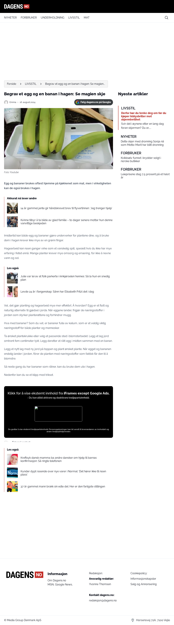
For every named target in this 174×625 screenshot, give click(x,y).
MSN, (51, 584)
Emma (13, 102)
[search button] (166, 17)
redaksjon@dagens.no (103, 600)
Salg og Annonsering (143, 584)
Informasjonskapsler (143, 578)
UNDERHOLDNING (52, 17)
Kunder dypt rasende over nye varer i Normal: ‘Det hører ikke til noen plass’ (63, 473)
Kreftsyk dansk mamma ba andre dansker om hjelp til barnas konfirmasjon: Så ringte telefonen (59, 459)
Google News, (64, 584)
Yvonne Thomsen (100, 584)
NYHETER (10, 17)
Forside (11, 83)
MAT (87, 17)
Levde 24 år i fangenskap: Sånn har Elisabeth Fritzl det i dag (57, 291)
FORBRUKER (29, 17)
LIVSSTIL (74, 17)
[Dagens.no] (87, 6)
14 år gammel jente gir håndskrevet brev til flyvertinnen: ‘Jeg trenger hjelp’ (66, 208)
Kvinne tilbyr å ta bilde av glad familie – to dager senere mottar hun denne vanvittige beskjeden (66, 221)
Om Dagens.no (57, 580)
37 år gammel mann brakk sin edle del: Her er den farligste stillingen (63, 486)
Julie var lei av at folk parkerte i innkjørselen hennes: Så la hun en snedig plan (65, 278)
